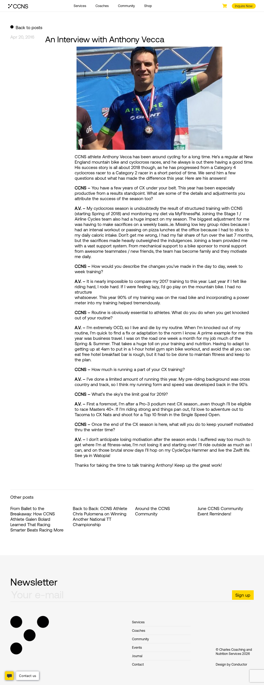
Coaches (102, 6)
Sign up (242, 595)
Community (126, 6)
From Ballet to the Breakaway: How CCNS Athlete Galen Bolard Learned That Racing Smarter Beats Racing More (37, 519)
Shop (148, 6)
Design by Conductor (231, 664)
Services (80, 6)
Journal (137, 656)
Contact (138, 664)
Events (137, 647)
